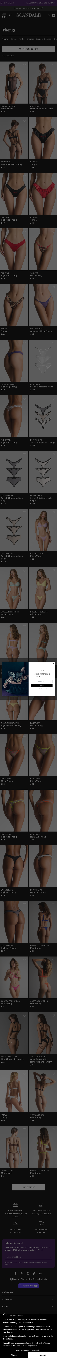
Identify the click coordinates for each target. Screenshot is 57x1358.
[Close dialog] (54, 663)
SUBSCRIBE (42, 685)
